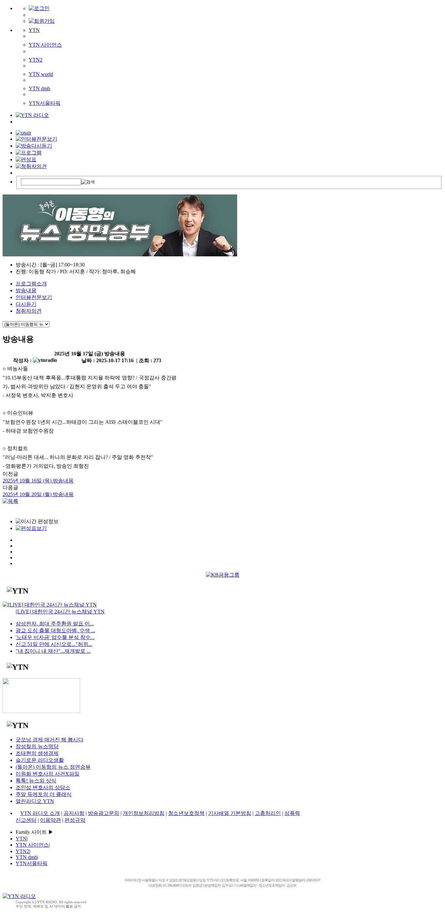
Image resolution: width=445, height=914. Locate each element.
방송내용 (26, 290)
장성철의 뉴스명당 (37, 746)
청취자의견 (29, 311)
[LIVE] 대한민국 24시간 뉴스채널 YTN (60, 611)
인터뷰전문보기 (34, 297)
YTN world (41, 74)
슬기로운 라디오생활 (40, 760)
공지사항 (74, 813)
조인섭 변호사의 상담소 (43, 787)
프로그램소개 (31, 283)
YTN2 (35, 60)
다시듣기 (26, 304)
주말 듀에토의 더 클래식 (44, 794)
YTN (34, 30)
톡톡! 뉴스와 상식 (36, 780)
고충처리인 (268, 813)
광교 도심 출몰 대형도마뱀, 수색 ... (55, 630)
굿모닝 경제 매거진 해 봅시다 (49, 739)
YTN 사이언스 (45, 45)
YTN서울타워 (45, 103)
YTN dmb (39, 88)
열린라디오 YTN (35, 801)
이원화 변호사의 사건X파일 (47, 774)
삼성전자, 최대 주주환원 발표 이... (55, 623)
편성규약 (75, 820)
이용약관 (50, 820)
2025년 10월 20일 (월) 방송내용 (38, 494)
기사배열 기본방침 (229, 813)
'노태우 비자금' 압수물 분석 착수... (55, 637)
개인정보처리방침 (144, 813)
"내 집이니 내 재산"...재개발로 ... (53, 651)
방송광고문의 (103, 813)
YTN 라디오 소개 (40, 813)
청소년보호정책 (186, 813)
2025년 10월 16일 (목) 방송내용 (38, 480)
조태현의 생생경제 (37, 753)
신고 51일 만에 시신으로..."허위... (54, 644)
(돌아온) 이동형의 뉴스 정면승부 (53, 767)
